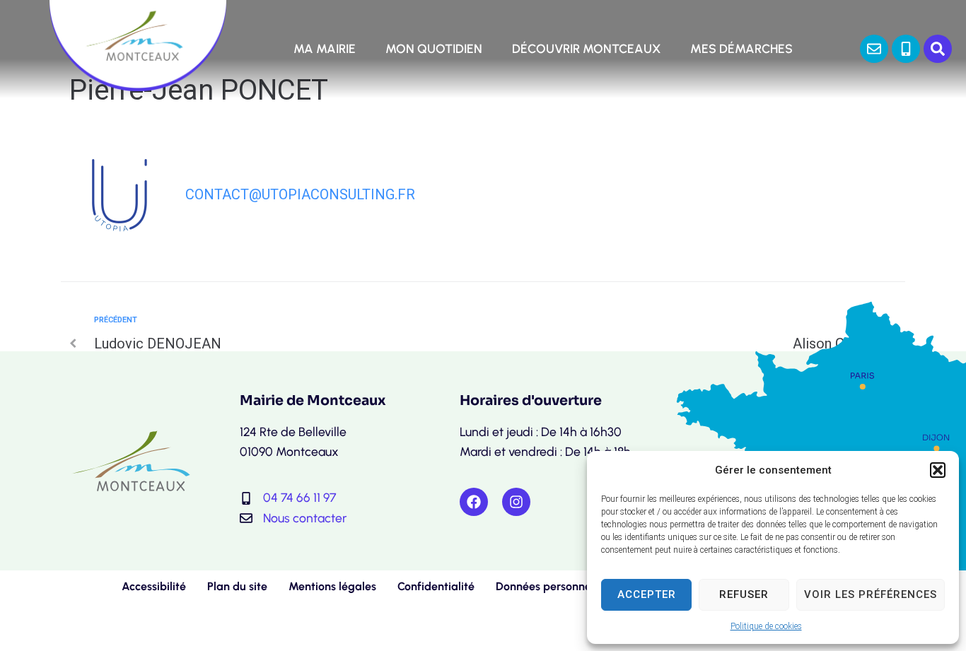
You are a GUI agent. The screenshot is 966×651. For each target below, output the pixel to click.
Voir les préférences (870, 594)
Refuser (744, 594)
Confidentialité (436, 586)
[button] (938, 470)
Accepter (646, 594)
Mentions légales (332, 586)
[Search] (938, 49)
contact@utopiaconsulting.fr (300, 194)
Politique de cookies (766, 626)
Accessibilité (154, 586)
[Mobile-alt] (906, 49)
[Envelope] (874, 49)
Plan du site (237, 586)
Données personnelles (552, 586)
